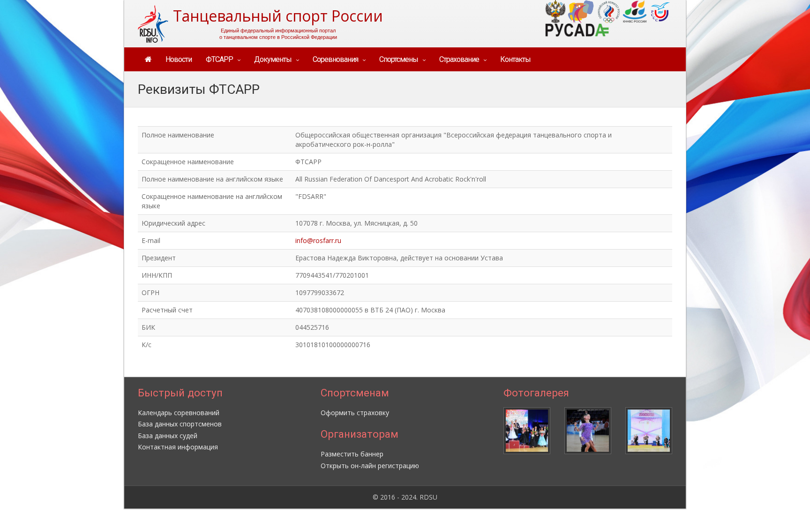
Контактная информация (178, 446)
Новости (178, 59)
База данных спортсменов (180, 423)
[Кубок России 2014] (648, 430)
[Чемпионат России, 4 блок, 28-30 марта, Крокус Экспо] (526, 430)
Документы (273, 59)
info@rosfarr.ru (318, 240)
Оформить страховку (355, 412)
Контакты (515, 59)
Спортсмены (398, 59)
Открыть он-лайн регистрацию (370, 465)
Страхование (459, 59)
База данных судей (167, 435)
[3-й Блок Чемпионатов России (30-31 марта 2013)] (587, 430)
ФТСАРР (219, 59)
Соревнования (335, 59)
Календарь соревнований (178, 412)
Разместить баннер (352, 453)
